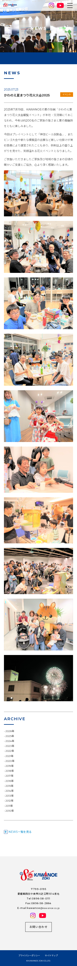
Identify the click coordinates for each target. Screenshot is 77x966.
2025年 (10, 736)
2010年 (10, 810)
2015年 (9, 785)
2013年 (10, 795)
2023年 (10, 745)
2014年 (10, 790)
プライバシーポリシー (29, 955)
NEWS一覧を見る (20, 832)
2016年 (10, 780)
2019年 (10, 765)
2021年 (9, 756)
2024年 (10, 741)
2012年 (9, 800)
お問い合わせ (38, 927)
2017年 (9, 775)
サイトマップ (51, 955)
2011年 (9, 805)
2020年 (10, 760)
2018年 (10, 770)
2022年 (10, 750)
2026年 (10, 731)
